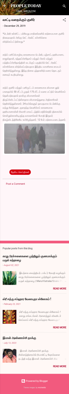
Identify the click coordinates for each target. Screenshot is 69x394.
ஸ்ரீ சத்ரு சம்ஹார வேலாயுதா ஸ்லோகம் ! (27, 299)
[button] (64, 20)
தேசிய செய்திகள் (20, 172)
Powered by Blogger (36, 380)
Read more (59, 288)
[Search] (64, 7)
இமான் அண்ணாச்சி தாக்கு (19, 338)
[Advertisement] (34, 212)
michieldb (42, 387)
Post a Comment (15, 183)
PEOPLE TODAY (26, 5)
